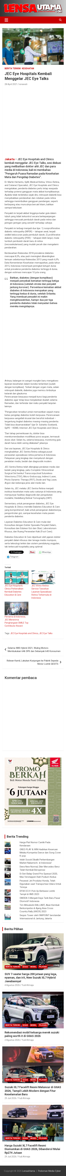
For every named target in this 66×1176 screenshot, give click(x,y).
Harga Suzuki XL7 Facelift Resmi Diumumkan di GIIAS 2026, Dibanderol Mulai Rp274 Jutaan (32, 1149)
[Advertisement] (33, 120)
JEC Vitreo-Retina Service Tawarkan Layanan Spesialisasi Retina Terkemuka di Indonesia (41, 591)
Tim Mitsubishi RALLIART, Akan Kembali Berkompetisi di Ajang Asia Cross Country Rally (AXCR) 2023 (39, 908)
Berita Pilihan (13, 929)
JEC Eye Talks (45, 633)
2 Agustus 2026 (12, 1040)
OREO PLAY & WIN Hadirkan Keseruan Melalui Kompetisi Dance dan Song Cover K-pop (40, 852)
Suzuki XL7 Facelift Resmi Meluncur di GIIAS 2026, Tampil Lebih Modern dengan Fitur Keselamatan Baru (33, 1091)
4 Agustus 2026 (12, 985)
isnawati (23, 84)
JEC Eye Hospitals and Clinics (24, 633)
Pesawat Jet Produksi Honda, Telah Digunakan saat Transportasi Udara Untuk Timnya (40, 884)
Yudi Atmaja (28, 985)
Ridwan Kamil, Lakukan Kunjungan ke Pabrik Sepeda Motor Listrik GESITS (32, 662)
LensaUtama (28, 1171)
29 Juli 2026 (10, 1098)
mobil (33, 967)
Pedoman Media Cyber (49, 1171)
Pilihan (43, 967)
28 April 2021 (11, 84)
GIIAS (25, 967)
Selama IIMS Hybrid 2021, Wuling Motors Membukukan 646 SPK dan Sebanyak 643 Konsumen (34, 650)
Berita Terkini (13, 68)
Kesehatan (28, 68)
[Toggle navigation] (6, 20)
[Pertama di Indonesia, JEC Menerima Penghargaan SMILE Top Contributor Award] (16, 608)
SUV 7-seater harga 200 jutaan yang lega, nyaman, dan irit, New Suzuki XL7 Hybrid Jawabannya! (31, 977)
